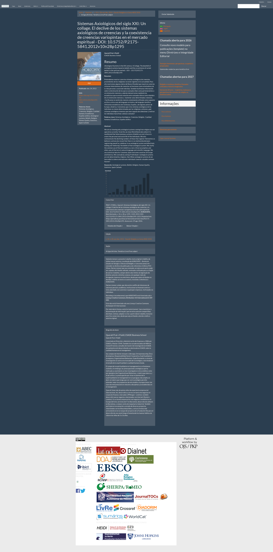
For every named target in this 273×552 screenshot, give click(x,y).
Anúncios (92, 6)
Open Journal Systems (168, 138)
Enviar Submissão (168, 14)
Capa (13, 6)
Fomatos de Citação (115, 226)
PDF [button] (89, 83)
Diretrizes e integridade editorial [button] (66, 6)
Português (167, 26)
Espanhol (166, 31)
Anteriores (27, 6)
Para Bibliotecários (168, 121)
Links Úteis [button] (82, 6)
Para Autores (166, 116)
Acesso (269, 2)
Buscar (263, 6)
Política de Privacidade (47, 6)
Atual (19, 6)
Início (81, 12)
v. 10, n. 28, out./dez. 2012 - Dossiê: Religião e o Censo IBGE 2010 (117, 12)
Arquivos (88, 12)
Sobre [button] (35, 6)
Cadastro (261, 2)
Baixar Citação (132, 226)
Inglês (165, 28)
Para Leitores (166, 112)
